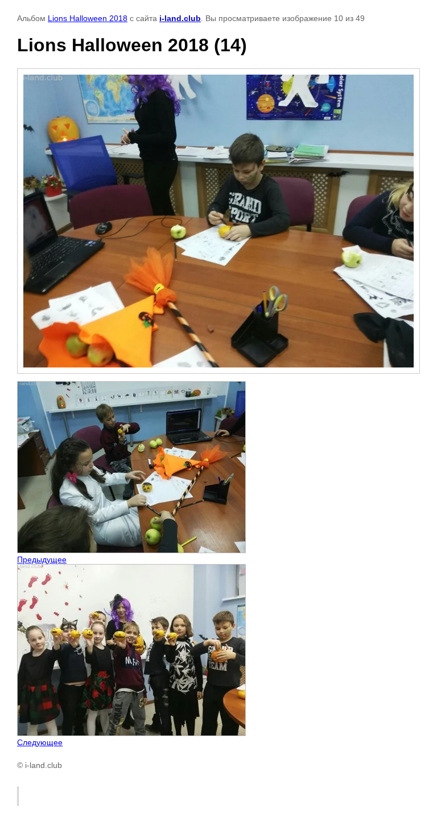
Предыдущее (42, 559)
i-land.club (180, 18)
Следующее (40, 742)
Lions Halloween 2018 (87, 18)
